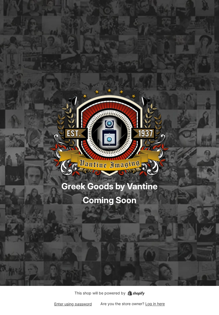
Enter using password (73, 304)
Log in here (155, 303)
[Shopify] (136, 293)
